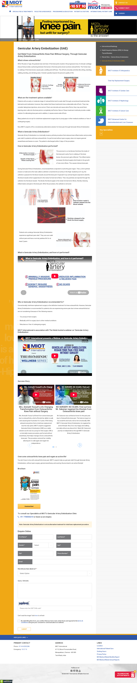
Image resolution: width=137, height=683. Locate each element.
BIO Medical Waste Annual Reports (108, 660)
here (36, 615)
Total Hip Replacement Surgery (119, 81)
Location (100, 646)
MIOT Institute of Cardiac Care (118, 91)
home (15, 39)
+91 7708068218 (26, 517)
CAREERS (122, 13)
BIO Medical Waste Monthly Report (108, 657)
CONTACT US (123, 3)
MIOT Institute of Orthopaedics (119, 71)
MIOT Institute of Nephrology (118, 101)
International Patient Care (101, 11)
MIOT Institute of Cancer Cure (118, 111)
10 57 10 (24, 649)
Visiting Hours (101, 651)
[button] (80, 445)
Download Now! (29, 506)
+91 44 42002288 (23, 646)
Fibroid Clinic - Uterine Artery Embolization (115, 57)
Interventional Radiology (109, 46)
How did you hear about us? (27, 569)
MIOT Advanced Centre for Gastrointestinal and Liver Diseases (120, 120)
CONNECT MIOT (124, 8)
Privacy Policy (101, 654)
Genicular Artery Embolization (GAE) (29, 39)
